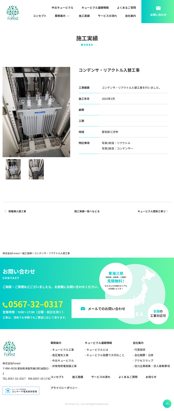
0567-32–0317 (35, 304)
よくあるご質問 (126, 7)
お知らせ (151, 377)
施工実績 (84, 16)
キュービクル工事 (63, 349)
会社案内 (130, 16)
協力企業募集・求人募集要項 (152, 366)
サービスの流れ (107, 16)
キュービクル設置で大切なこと (105, 355)
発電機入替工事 (17, 211)
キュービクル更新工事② (152, 211)
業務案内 (60, 16)
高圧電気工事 (60, 355)
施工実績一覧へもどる (87, 211)
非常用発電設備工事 (64, 366)
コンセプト (40, 16)
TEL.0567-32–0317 (14, 378)
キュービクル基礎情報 (95, 7)
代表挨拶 (139, 349)
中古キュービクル (62, 7)
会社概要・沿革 (143, 355)
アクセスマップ (143, 360)
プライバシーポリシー (64, 388)
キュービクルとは (97, 349)
